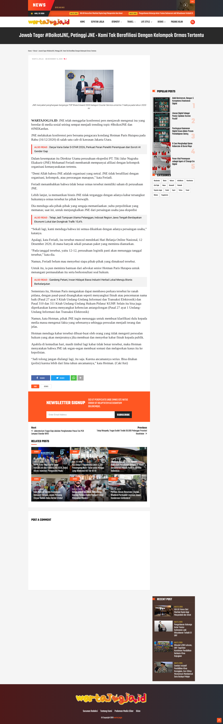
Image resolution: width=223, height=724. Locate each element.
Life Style (156, 185)
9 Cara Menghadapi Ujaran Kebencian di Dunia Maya (182, 145)
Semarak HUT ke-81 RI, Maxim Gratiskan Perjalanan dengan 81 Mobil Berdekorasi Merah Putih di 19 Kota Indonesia (127, 466)
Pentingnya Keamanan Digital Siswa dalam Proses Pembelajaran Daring (182, 131)
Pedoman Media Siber (124, 711)
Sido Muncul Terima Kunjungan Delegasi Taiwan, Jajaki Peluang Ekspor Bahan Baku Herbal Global (48, 495)
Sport (173, 190)
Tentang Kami (106, 711)
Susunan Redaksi (90, 711)
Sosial (167, 190)
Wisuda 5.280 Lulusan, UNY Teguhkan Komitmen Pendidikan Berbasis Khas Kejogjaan (183, 650)
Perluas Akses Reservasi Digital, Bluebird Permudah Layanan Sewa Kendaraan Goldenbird (126, 495)
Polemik (179, 185)
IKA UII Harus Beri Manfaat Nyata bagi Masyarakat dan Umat (91, 13)
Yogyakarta (164, 195)
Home (82, 22)
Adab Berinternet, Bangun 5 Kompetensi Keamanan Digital (183, 101)
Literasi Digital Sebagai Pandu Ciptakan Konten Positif (181, 116)
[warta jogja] (111, 704)
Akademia (157, 180)
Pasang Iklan (177, 22)
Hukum (172, 180)
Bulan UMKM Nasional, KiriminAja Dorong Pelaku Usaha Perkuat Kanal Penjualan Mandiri (87, 495)
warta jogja (118, 717)
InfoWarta (180, 180)
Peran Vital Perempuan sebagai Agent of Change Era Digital (183, 161)
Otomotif (171, 185)
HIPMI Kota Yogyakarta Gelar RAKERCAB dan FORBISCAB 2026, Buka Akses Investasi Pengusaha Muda (51, 468)
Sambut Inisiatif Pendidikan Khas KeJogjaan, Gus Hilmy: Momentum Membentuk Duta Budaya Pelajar (183, 671)
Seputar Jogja (158, 190)
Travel (187, 190)
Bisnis (46, 386)
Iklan (138, 711)
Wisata (156, 195)
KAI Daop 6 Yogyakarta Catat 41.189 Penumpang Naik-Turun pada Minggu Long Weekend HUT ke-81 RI (88, 468)
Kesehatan (190, 180)
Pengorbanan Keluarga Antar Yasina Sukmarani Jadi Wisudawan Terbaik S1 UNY (158, 13)
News (164, 185)
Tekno (180, 190)
